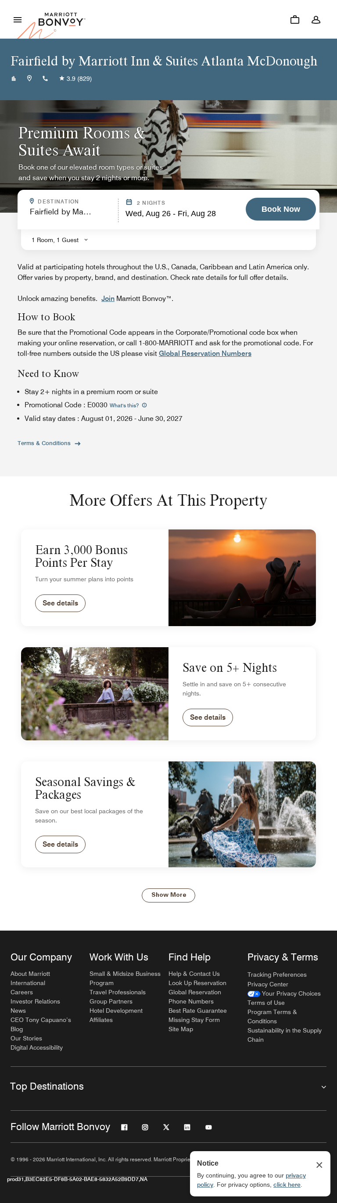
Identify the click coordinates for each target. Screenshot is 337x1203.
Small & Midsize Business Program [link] (125, 978)
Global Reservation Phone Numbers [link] (194, 997)
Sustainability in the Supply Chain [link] (284, 1035)
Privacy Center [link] (267, 984)
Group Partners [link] (111, 1001)
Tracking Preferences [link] (277, 974)
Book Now (281, 209)
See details (60, 603)
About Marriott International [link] (30, 978)
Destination (75, 202)
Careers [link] (22, 992)
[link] (284, 993)
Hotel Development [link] (116, 1010)
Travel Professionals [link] (118, 992)
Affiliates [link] (101, 1019)
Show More (168, 895)
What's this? (125, 405)
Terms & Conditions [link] (44, 442)
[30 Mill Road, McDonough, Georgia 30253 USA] (29, 78)
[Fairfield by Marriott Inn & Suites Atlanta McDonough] (14, 78)
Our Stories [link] (26, 1038)
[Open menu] (17, 19)
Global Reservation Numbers (205, 353)
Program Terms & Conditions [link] (272, 1016)
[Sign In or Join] (316, 19)
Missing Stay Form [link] (194, 1019)
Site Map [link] (180, 1029)
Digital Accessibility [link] (37, 1047)
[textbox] (71, 215)
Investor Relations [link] (35, 1001)
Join (108, 298)
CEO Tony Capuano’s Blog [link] (41, 1024)
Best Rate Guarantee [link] (197, 1010)
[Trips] (295, 19)
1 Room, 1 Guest (55, 239)
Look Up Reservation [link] (197, 982)
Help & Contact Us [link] (194, 973)
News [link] (18, 1010)
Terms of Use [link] (266, 1002)
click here (287, 1184)
